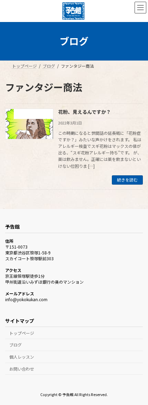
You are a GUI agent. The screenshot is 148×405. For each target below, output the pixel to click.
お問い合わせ (21, 369)
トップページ (21, 333)
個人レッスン (21, 357)
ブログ (15, 345)
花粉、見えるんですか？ (84, 111)
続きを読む (127, 180)
